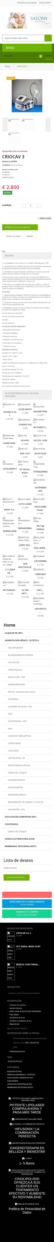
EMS (9, 714)
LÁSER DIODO (14, 743)
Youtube (34, 895)
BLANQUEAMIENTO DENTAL (20, 655)
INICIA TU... (10, 509)
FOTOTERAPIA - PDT (17, 721)
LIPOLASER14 (10, 468)
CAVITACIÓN (13, 662)
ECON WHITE (25, 409)
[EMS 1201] (25, 449)
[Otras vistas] (5, 124)
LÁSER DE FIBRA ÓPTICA (19, 736)
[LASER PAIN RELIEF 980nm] (10, 437)
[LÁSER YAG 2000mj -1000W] (25, 539)
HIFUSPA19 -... (40, 610)
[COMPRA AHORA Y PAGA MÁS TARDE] (27, 1119)
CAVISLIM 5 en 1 (23, 933)
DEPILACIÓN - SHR (16, 677)
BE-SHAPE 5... (40, 427)
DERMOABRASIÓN (16, 684)
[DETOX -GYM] (40, 435)
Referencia (6, 161)
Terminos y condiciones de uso (20, 1021)
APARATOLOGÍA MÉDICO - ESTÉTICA (22, 640)
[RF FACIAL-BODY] (25, 463)
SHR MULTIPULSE (24, 565)
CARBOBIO (40, 574)
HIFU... (40, 589)
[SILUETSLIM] (40, 449)
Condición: (6, 165)
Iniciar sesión (45, 2)
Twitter (19, 895)
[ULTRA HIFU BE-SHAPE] (25, 584)
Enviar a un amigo (13, 236)
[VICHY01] (25, 435)
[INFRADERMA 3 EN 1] (25, 521)
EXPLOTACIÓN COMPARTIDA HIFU (20, 817)
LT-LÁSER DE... (10, 571)
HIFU (9, 729)
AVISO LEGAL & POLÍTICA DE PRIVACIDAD (25, 1011)
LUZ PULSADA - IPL (16, 758)
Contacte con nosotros (27, 2)
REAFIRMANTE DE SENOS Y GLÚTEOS (25, 802)
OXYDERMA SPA (40, 489)
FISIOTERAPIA (11, 824)
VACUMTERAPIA (15, 648)
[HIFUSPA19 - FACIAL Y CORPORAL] (40, 601)
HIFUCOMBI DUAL (40, 508)
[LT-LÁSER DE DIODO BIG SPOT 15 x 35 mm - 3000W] (10, 560)
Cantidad (6, 205)
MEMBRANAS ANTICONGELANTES (20, 846)
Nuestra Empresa (16, 1008)
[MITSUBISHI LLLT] (10, 584)
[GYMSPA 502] (25, 420)
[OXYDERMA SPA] (40, 481)
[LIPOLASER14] (10, 463)
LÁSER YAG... (25, 545)
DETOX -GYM (40, 440)
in (38, 895)
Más (3, 251)
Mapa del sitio (14, 1024)
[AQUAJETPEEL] (40, 405)
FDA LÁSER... (40, 547)
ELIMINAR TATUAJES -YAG (19, 707)
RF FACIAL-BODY (25, 471)
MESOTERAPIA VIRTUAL (18, 765)
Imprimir (30, 236)
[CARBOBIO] (40, 569)
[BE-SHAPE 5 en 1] (40, 421)
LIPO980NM (40, 561)
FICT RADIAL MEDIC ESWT (28, 947)
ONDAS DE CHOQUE (16, 773)
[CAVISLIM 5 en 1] (11, 937)
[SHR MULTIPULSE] (25, 557)
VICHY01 (25, 440)
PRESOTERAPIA (15, 787)
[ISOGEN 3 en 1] (10, 406)
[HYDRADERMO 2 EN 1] (40, 464)
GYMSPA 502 (25, 424)
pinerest (24, 895)
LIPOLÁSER (13, 751)
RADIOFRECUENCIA (16, 795)
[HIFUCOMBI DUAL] (40, 500)
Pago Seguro (14, 1014)
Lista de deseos (18, 860)
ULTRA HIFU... (25, 591)
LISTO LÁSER (25, 503)
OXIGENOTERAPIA (16, 780)
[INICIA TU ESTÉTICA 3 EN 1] (10, 502)
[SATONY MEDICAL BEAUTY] (27, 20)
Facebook (14, 895)
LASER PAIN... (10, 443)
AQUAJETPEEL (40, 411)
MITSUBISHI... (10, 589)
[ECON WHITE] (25, 404)
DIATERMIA (12, 699)
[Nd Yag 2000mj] (40, 520)
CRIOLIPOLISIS (14, 670)
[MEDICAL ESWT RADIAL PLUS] (11, 971)
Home (7, 66)
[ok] (44, 993)
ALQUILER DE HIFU (13, 633)
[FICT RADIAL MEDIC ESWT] (11, 952)
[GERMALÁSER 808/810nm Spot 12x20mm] (10, 522)
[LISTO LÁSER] (25, 499)
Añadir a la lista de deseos (18, 227)
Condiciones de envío (17, 1018)
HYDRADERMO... (41, 471)
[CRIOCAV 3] (27, 95)
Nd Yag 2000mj (40, 527)
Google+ (29, 895)
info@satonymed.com (17, 1051)
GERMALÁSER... (10, 531)
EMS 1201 (25, 453)
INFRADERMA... (25, 528)
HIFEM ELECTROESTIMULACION (20, 839)
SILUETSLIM (40, 453)
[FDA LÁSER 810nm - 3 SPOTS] (40, 540)
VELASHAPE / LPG (16, 809)
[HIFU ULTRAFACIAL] (40, 584)
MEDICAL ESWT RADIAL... (28, 965)
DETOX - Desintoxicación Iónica (21, 692)
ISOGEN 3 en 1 (10, 413)
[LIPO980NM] (40, 556)
